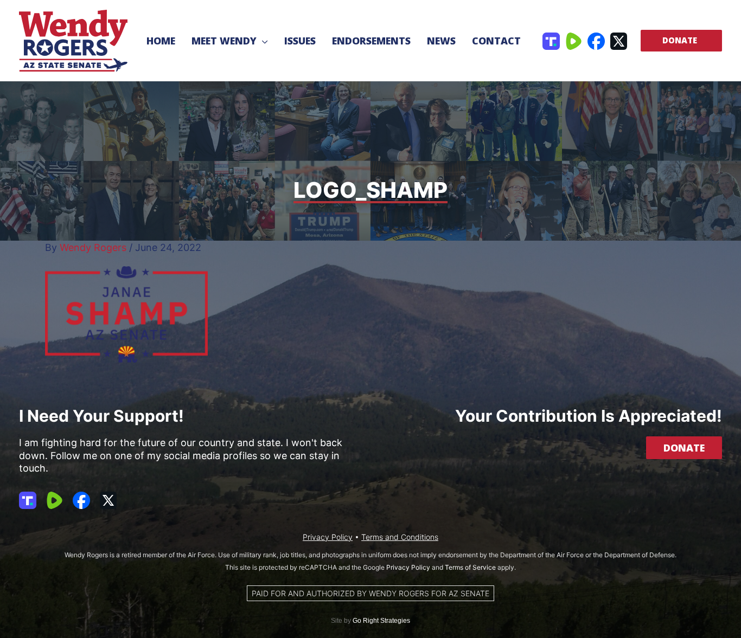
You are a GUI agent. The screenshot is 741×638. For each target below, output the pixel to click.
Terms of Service (470, 567)
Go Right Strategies (381, 620)
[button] (262, 40)
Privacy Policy (328, 537)
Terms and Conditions (399, 537)
